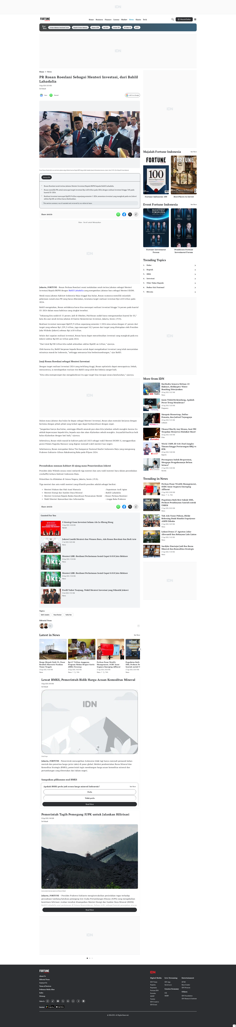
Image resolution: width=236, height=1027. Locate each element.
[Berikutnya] (140, 649)
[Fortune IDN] (45, 19)
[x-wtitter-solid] (130, 214)
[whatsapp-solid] (118, 214)
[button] (90, 791)
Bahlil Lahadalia (76, 290)
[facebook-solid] (124, 214)
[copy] (136, 214)
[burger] (195, 19)
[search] (172, 19)
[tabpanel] (89, 194)
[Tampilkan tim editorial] (138, 625)
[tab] (47, 177)
